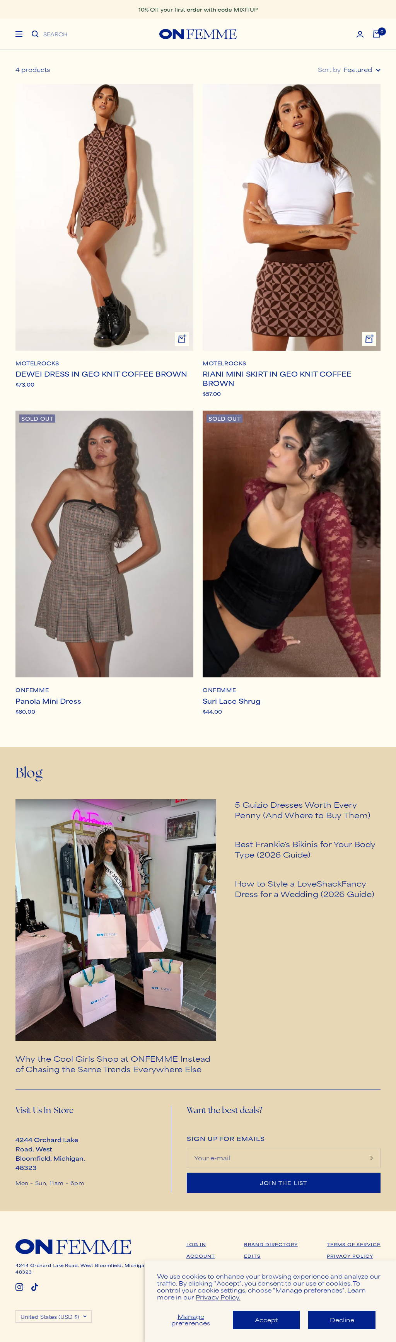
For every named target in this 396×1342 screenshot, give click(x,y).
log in (196, 1244)
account (200, 1256)
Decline (342, 1319)
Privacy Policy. (218, 1297)
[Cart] (377, 34)
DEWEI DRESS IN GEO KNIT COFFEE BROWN (101, 373)
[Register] (371, 1158)
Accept (266, 1319)
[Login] (360, 34)
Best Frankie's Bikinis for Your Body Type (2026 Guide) (305, 849)
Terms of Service (354, 1244)
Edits (252, 1256)
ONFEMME (32, 690)
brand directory (271, 1244)
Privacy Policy (350, 1256)
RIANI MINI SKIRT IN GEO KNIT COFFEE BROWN (277, 378)
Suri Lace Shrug (232, 700)
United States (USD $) (49, 1316)
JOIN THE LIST (283, 1183)
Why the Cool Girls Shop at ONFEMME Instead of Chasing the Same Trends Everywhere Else (112, 1063)
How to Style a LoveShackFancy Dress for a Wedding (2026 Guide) (304, 888)
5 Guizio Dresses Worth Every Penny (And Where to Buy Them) (302, 809)
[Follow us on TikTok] (35, 1287)
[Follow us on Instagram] (19, 1287)
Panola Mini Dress (48, 700)
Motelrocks (37, 363)
